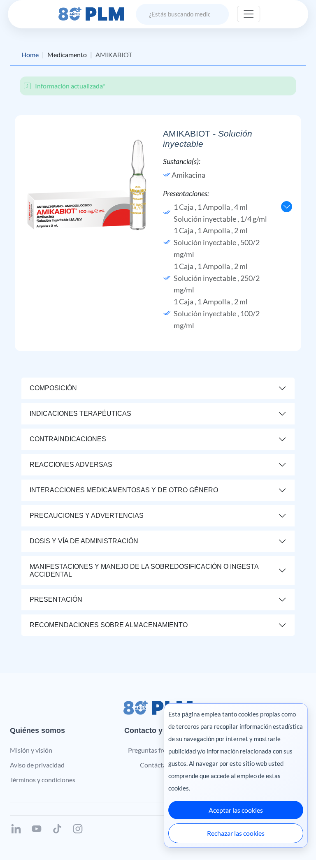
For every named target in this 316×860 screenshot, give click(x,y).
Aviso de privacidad (37, 765)
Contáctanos (158, 765)
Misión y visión (31, 750)
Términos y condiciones (42, 780)
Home (30, 54)
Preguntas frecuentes (158, 750)
